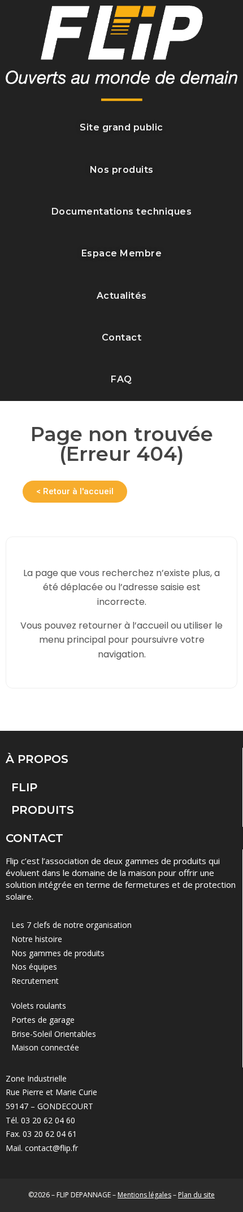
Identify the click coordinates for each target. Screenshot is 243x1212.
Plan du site (196, 1195)
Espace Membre (121, 253)
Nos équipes (34, 966)
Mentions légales (144, 1195)
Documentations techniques (121, 211)
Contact (122, 337)
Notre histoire (36, 939)
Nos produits (122, 169)
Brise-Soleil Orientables (53, 1033)
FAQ (121, 379)
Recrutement (35, 980)
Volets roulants (38, 1005)
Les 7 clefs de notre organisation (71, 924)
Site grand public (121, 127)
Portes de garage (43, 1019)
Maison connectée (45, 1047)
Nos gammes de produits (58, 953)
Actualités (122, 295)
